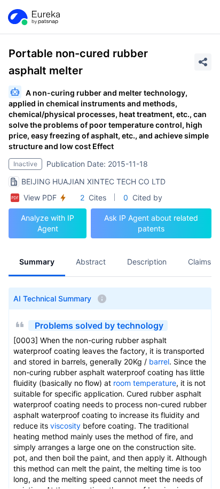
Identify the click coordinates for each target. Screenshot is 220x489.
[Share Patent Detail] (202, 62)
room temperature (144, 382)
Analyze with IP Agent (47, 223)
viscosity (65, 425)
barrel (159, 361)
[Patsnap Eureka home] (33, 17)
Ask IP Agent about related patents (151, 223)
